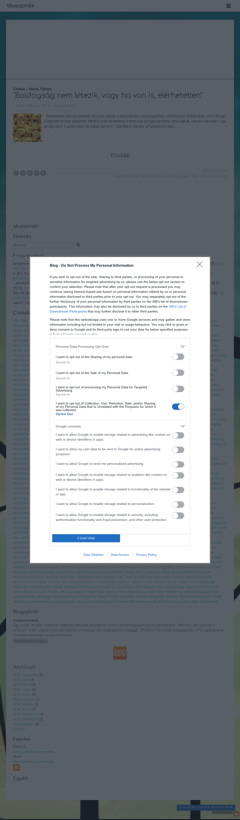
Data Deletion (93, 555)
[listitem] (120, 346)
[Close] (201, 265)
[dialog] (120, 410)
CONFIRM (86, 538)
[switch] (178, 357)
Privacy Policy (146, 555)
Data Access (120, 555)
